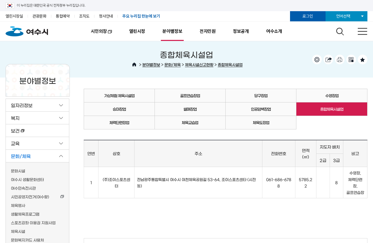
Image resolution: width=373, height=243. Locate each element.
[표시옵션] (317, 59)
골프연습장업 (190, 95)
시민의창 (94, 34)
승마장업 (119, 109)
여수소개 (274, 31)
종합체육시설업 (230, 64)
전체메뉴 (358, 30)
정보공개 (241, 31)
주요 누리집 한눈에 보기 (141, 16)
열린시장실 (14, 16)
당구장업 (260, 95)
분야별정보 (172, 31)
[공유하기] (328, 59)
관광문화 (39, 16)
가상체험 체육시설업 (119, 95)
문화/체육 (172, 64)
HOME (134, 64)
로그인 (307, 16)
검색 (339, 30)
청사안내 (106, 16)
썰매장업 (190, 109)
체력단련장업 (119, 122)
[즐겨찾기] (362, 59)
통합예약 (63, 16)
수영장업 (331, 95)
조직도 (84, 16)
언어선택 (343, 16)
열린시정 (137, 31)
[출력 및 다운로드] (340, 59)
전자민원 (208, 31)
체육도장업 (261, 122)
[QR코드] (351, 59)
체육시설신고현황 (199, 64)
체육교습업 (190, 122)
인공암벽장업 (261, 109)
